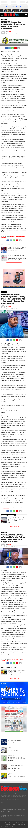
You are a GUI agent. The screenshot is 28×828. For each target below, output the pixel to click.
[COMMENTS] (21, 47)
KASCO (15, 507)
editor (9, 31)
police (7, 508)
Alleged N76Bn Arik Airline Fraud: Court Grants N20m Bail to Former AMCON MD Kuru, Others (17, 520)
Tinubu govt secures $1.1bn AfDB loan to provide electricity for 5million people (17, 249)
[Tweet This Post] (9, 47)
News (18, 824)
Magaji (20, 507)
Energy (13, 824)
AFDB (11, 236)
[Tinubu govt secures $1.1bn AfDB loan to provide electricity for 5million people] (4, 250)
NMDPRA (3, 237)
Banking (17, 822)
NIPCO (24, 236)
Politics (23, 824)
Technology (7, 824)
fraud (11, 507)
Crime (22, 822)
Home (6, 822)
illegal (18, 659)
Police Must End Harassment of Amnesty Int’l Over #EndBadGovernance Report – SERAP (16, 672)
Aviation (11, 822)
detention (13, 659)
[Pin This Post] (15, 47)
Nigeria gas (19, 236)
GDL (14, 236)
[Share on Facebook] (6, 47)
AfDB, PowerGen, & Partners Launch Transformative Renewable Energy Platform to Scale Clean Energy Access (17, 257)
